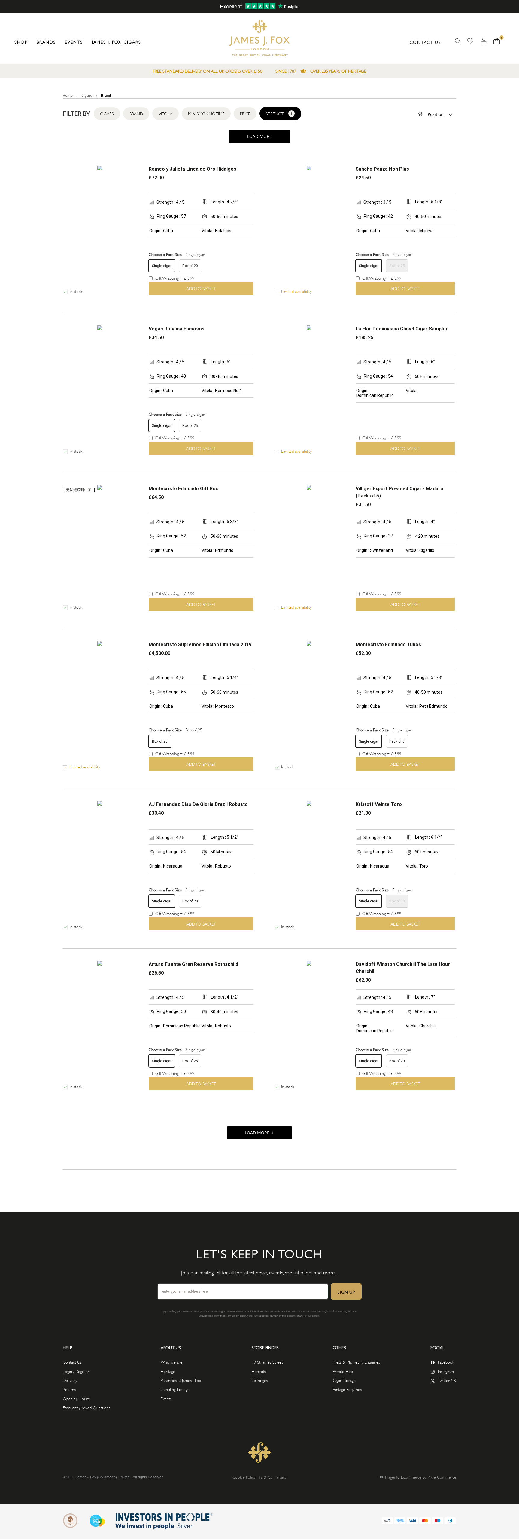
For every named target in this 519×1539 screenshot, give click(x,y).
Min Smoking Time (206, 113)
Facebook (446, 1362)
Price (245, 113)
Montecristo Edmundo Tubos (388, 644)
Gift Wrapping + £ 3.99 (174, 278)
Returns (69, 1389)
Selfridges (260, 1380)
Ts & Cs (265, 1477)
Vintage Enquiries (347, 1389)
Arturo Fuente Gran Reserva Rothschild (193, 964)
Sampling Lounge (175, 1389)
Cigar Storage (344, 1380)
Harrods (259, 1371)
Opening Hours (76, 1398)
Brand (136, 113)
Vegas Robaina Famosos (177, 329)
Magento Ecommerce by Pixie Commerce (420, 1477)
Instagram (446, 1371)
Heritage (168, 1371)
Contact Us (425, 42)
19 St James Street (267, 1362)
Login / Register (76, 1371)
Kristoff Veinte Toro (379, 804)
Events (166, 1398)
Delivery (70, 1380)
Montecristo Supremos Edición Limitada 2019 (200, 644)
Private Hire (343, 1371)
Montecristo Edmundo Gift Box (183, 488)
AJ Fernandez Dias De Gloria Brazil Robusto (198, 804)
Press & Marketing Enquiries (356, 1362)
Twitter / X (447, 1380)
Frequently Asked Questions (86, 1407)
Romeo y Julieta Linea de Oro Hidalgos (192, 169)
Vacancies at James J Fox (181, 1380)
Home (68, 95)
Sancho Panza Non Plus (382, 169)
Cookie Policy (244, 1477)
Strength (279, 113)
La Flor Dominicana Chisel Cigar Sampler (402, 329)
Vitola (165, 113)
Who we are (171, 1362)
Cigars (87, 95)
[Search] (457, 41)
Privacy (281, 1477)
